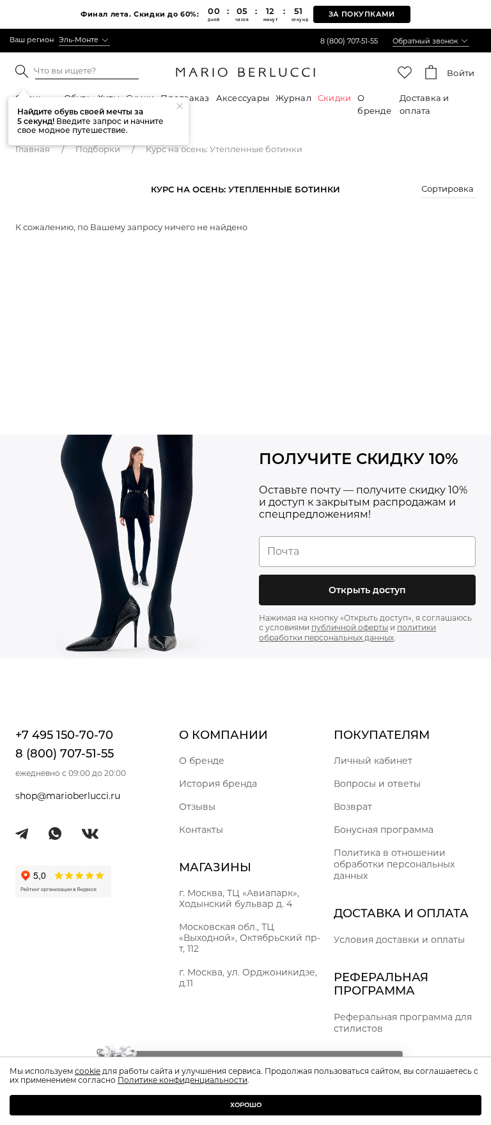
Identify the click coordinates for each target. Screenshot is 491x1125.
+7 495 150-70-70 (64, 735)
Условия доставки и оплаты (399, 939)
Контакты (201, 829)
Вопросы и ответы (377, 783)
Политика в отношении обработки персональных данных (394, 864)
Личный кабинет (373, 760)
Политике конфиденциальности (182, 1080)
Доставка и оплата (424, 104)
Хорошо (245, 1105)
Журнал (293, 98)
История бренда (218, 783)
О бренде (374, 104)
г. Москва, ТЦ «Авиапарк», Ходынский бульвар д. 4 (239, 898)
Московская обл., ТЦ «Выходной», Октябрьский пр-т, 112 (249, 937)
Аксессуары (243, 98)
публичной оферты (349, 627)
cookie (87, 1071)
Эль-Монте (78, 39)
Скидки (335, 98)
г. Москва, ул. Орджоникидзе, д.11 (248, 977)
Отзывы (197, 806)
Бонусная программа (383, 829)
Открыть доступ (367, 590)
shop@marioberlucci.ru (67, 796)
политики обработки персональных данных (347, 632)
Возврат (353, 806)
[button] (448, 190)
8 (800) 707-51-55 (349, 40)
